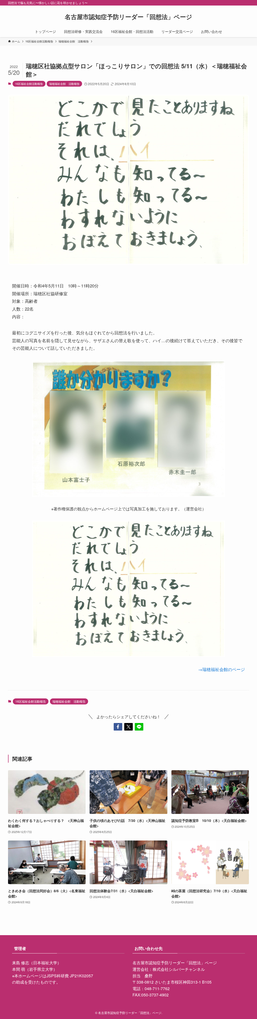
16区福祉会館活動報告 (29, 84)
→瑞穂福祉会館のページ (221, 669)
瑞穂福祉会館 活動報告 (64, 84)
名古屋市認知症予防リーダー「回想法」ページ (128, 17)
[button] (118, 727)
